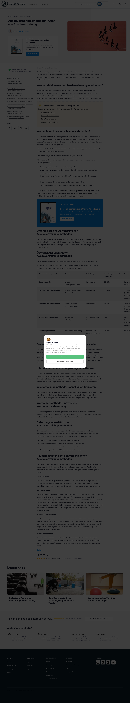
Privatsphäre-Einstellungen (65, 361)
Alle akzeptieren (65, 357)
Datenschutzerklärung (52, 352)
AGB (65, 352)
